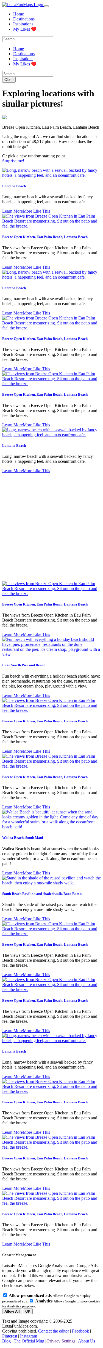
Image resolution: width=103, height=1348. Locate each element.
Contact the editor (53, 1331)
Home (18, 14)
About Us (86, 1341)
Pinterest (9, 1336)
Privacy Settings (61, 1341)
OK (27, 1311)
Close (8, 80)
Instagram (28, 1336)
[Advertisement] (51, 527)
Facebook (80, 1331)
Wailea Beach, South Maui (22, 838)
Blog (6, 1341)
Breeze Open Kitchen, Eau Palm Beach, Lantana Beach (45, 237)
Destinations (24, 19)
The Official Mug (29, 1341)
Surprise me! (13, 160)
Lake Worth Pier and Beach (23, 665)
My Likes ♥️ (25, 29)
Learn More (12, 211)
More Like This (36, 211)
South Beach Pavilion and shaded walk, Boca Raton (42, 894)
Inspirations (23, 24)
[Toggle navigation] (46, 6)
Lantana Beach (14, 186)
